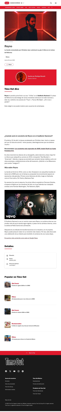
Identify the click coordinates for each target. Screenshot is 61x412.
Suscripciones (36, 381)
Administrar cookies (10, 389)
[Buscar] (51, 3)
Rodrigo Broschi (40, 76)
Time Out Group (9, 386)
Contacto (7, 381)
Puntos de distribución (38, 384)
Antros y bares (20, 7)
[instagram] (18, 371)
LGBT (49, 7)
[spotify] (23, 371)
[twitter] (10, 371)
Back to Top (32, 353)
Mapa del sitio (8, 400)
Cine (26, 7)
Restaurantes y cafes (10, 7)
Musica (38, 7)
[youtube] (14, 371)
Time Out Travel (37, 393)
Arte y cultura (32, 7)
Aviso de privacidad (10, 384)
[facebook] (6, 371)
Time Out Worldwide (38, 391)
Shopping (44, 7)
